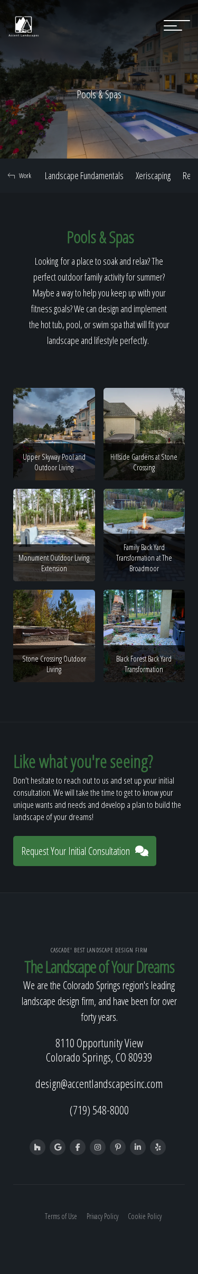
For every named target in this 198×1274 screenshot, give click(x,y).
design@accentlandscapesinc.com (99, 1083)
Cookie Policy (145, 1216)
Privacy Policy (102, 1216)
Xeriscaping (153, 175)
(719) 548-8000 (99, 1109)
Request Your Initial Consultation (75, 851)
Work (25, 175)
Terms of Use (61, 1216)
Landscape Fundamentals (84, 175)
